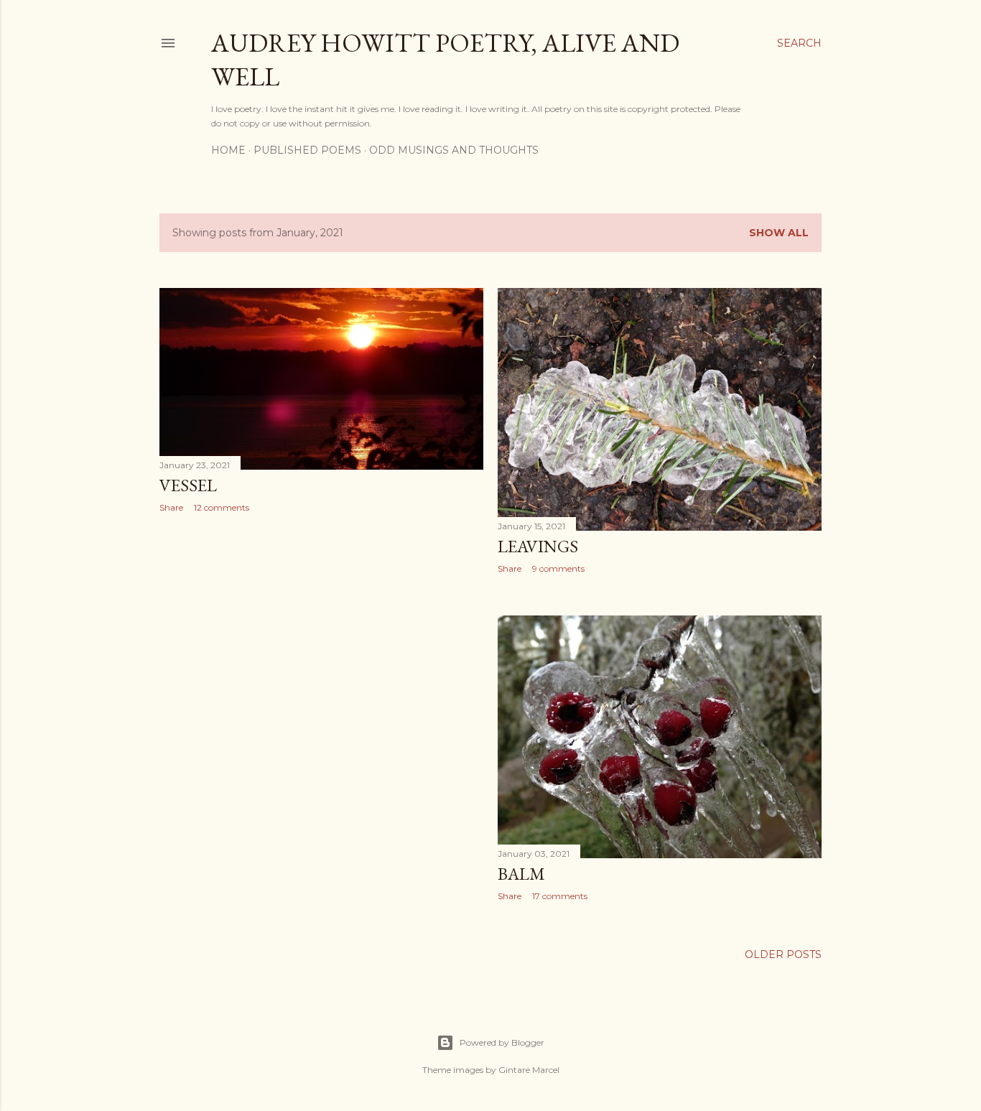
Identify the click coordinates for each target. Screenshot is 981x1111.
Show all (779, 232)
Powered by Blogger (502, 1042)
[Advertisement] (321, 649)
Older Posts (783, 954)
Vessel (188, 485)
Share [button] (171, 507)
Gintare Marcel (528, 1069)
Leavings (538, 546)
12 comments (221, 507)
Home (228, 150)
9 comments (558, 568)
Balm (521, 874)
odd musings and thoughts (454, 150)
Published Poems (307, 150)
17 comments (559, 896)
